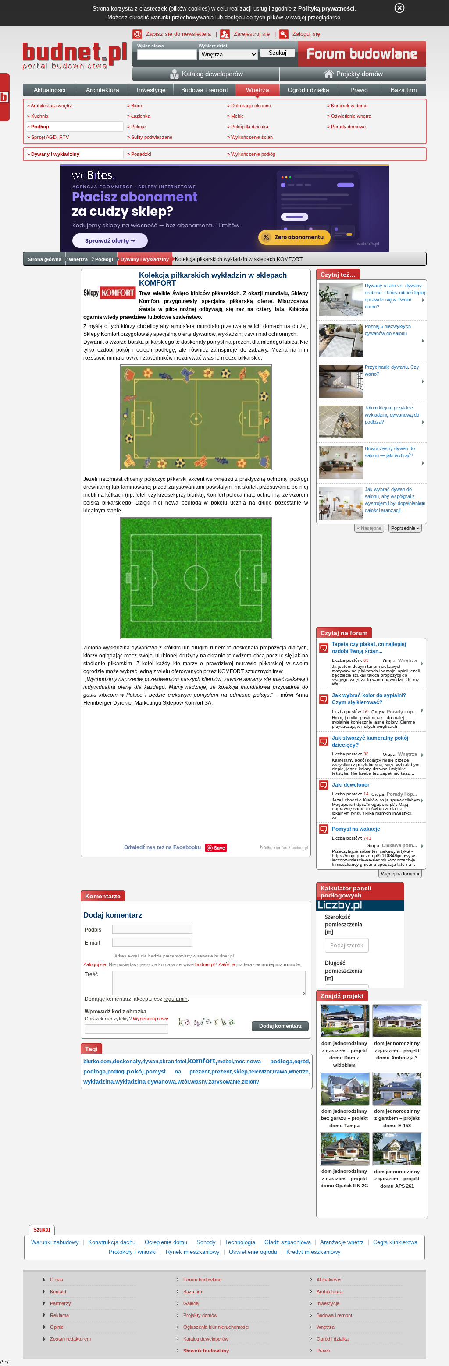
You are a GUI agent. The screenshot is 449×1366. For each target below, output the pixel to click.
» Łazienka (138, 116)
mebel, (225, 1062)
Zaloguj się (306, 34)
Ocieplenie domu (166, 1242)
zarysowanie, (225, 1082)
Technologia (240, 1242)
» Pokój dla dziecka (247, 126)
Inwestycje (328, 1303)
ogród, (302, 1062)
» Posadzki (139, 154)
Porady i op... (402, 711)
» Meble (235, 116)
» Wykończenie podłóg (251, 154)
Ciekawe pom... (399, 845)
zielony (250, 1082)
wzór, (184, 1082)
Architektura (329, 1291)
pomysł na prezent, (178, 1071)
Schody (206, 1242)
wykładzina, (99, 1081)
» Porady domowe (346, 126)
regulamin (176, 999)
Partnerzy (60, 1303)
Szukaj (41, 1230)
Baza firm (193, 1291)
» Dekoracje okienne (249, 105)
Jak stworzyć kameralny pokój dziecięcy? (370, 741)
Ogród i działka (333, 1338)
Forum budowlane (202, 1279)
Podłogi (104, 259)
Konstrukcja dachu (111, 1242)
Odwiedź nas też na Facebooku (162, 847)
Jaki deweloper (351, 785)
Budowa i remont (334, 1315)
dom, (106, 1062)
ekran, (167, 1062)
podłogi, (117, 1072)
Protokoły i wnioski (133, 1252)
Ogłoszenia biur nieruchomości (216, 1327)
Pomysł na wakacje (356, 829)
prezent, (222, 1071)
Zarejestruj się (252, 34)
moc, (240, 1062)
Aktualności (329, 1279)
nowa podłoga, (270, 1061)
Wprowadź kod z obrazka (115, 1012)
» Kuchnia (37, 116)
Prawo (323, 1350)
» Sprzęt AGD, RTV (48, 137)
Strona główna (44, 259)
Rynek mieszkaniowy (193, 1252)
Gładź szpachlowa (287, 1242)
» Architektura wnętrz (49, 105)
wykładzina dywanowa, (146, 1081)
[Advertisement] (196, 874)
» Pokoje (136, 126)
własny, (199, 1082)
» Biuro (134, 105)
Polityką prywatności (326, 8)
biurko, (91, 1062)
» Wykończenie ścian (250, 137)
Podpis (93, 930)
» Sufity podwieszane (149, 137)
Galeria (191, 1303)
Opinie (57, 1327)
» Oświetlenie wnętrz (349, 116)
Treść (91, 974)
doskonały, (127, 1061)
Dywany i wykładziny (145, 259)
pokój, (136, 1071)
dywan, (151, 1062)
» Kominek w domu (347, 105)
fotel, (181, 1062)
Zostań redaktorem (70, 1338)
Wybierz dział (213, 45)
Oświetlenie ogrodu (253, 1252)
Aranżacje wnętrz (342, 1242)
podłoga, (95, 1071)
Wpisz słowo (150, 45)
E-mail (92, 943)
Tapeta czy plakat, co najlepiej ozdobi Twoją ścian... (369, 647)
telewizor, (261, 1072)
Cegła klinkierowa (395, 1242)
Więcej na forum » (400, 873)
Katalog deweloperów (205, 1338)
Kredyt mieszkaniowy (313, 1252)
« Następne (369, 528)
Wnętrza (78, 259)
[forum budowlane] (362, 54)
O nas (56, 1279)
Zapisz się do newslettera (178, 34)
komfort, (202, 1061)
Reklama (59, 1315)
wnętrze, (299, 1072)
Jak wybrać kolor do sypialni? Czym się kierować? (369, 699)
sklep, (241, 1071)
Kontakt (58, 1291)
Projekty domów (200, 1315)
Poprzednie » (405, 528)
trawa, (281, 1071)
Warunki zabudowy (55, 1242)
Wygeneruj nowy (150, 1018)
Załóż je (226, 964)
